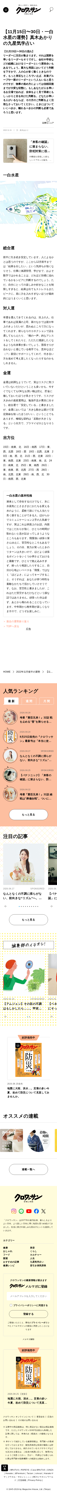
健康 (5, 1247)
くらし (33, 1251)
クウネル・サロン (16, 1477)
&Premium (20, 1473)
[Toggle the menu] (6, 10)
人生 (32, 1258)
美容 (32, 1247)
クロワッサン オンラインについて (18, 1417)
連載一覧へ (28, 1169)
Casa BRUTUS (38, 1470)
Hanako (9, 1473)
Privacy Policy (34, 1480)
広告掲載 (22, 1480)
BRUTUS (14, 1470)
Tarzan (30, 1473)
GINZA (50, 1470)
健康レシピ (9, 1265)
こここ (28, 1477)
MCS (35, 1477)
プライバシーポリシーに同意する (30, 1305)
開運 (5, 1258)
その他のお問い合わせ (28, 1420)
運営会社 (41, 1417)
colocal (38, 1473)
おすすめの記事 (11, 1262)
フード (6, 1254)
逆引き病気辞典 (38, 1265)
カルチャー (36, 1254)
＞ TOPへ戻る (11, 626)
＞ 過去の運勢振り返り (16, 621)
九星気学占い (37, 1262)
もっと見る (28, 814)
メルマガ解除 (28, 1339)
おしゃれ (7, 1251)
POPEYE (25, 1470)
